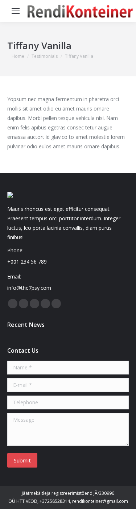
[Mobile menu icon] (15, 10)
